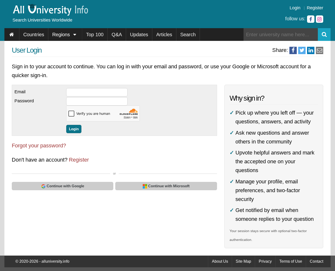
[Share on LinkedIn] (310, 50)
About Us (220, 261)
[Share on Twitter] (302, 50)
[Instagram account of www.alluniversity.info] (319, 19)
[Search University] (324, 34)
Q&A (117, 34)
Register (315, 7)
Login (295, 7)
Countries (33, 34)
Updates (139, 34)
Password (24, 100)
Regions (61, 34)
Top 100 (94, 34)
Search (188, 34)
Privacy (265, 261)
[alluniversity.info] (50, 14)
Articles (164, 34)
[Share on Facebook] (293, 50)
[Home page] (11, 34)
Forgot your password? (39, 145)
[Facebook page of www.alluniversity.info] (310, 19)
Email (20, 91)
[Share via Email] (319, 50)
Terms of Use (290, 261)
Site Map (243, 261)
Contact (316, 261)
